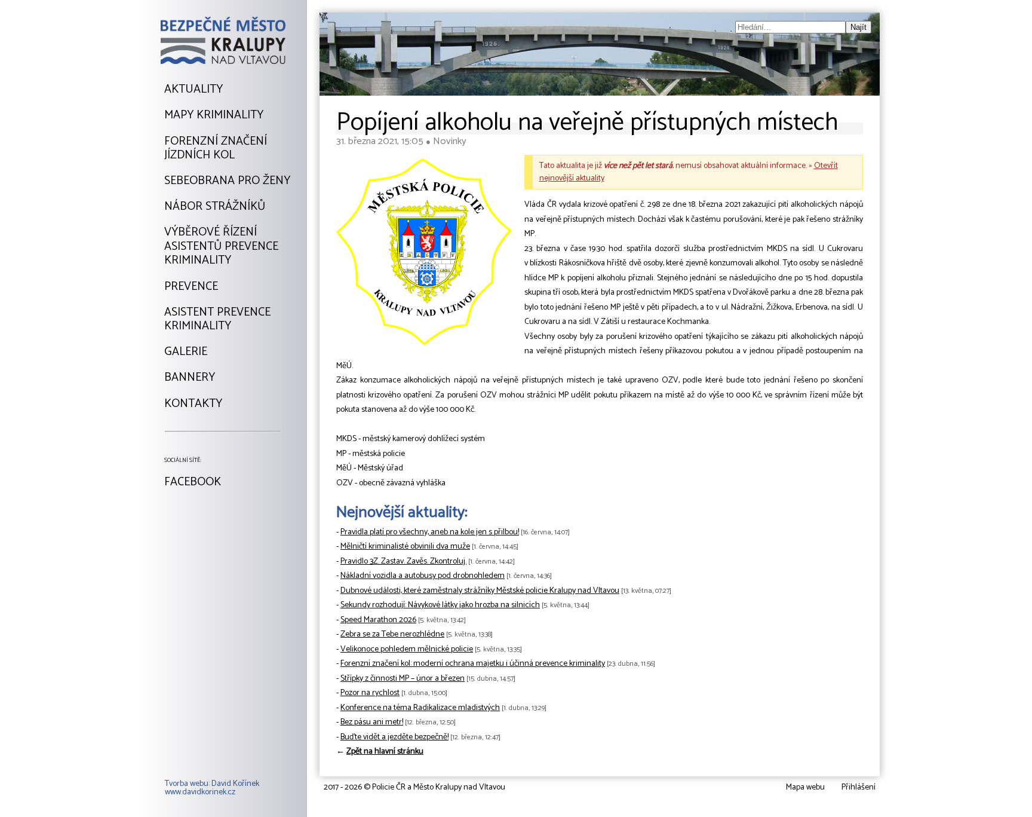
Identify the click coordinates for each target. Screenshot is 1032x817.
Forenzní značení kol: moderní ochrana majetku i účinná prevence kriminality (472, 664)
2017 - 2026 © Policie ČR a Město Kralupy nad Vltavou (414, 787)
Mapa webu (805, 787)
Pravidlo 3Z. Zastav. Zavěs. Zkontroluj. (403, 561)
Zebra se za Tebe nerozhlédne (392, 634)
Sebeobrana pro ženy (227, 181)
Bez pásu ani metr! (371, 722)
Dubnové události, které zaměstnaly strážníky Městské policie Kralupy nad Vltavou (479, 591)
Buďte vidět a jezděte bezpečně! (394, 737)
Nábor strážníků (214, 207)
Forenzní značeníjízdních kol (215, 148)
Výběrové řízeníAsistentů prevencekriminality (221, 246)
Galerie (185, 352)
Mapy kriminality (213, 115)
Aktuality (193, 89)
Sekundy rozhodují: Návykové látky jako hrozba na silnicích (440, 605)
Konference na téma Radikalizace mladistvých (420, 708)
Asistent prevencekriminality (217, 319)
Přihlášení (858, 787)
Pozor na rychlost (370, 693)
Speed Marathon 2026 (378, 620)
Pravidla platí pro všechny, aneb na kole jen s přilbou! (429, 532)
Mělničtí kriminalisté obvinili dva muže (405, 546)
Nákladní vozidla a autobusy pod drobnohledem (422, 576)
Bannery (189, 378)
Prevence (191, 287)
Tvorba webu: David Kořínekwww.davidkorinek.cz (212, 788)
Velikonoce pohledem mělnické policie (406, 649)
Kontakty (193, 404)
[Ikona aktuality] (424, 254)
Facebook (192, 482)
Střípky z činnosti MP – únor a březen (402, 679)
